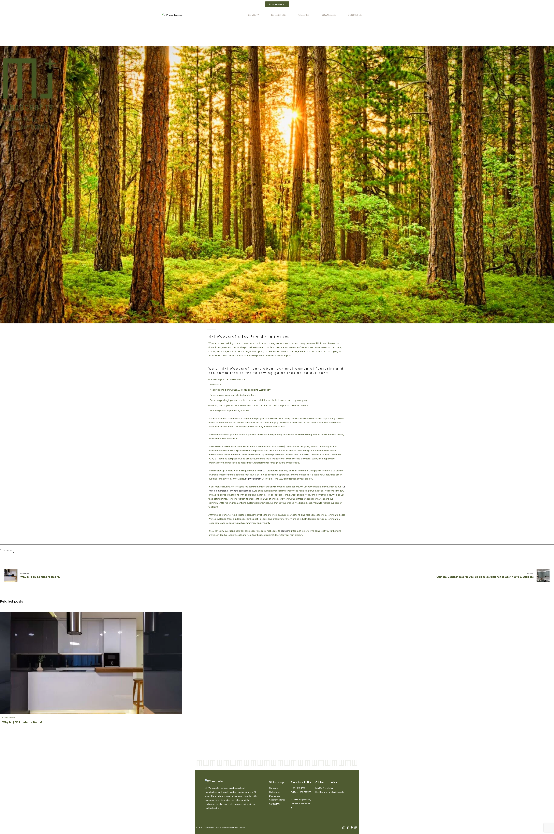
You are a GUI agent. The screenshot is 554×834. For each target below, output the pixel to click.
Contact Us (355, 15)
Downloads (328, 15)
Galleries (303, 15)
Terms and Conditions (237, 827)
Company (253, 15)
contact (285, 531)
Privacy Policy (224, 827)
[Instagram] (344, 828)
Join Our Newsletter (324, 788)
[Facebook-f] (348, 828)
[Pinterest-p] (352, 828)
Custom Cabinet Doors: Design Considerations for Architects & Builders (485, 576)
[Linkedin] (356, 828)
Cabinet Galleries (277, 800)
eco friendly (7, 551)
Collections (278, 15)
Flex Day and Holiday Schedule (329, 792)
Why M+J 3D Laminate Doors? (40, 576)
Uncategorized (9, 717)
